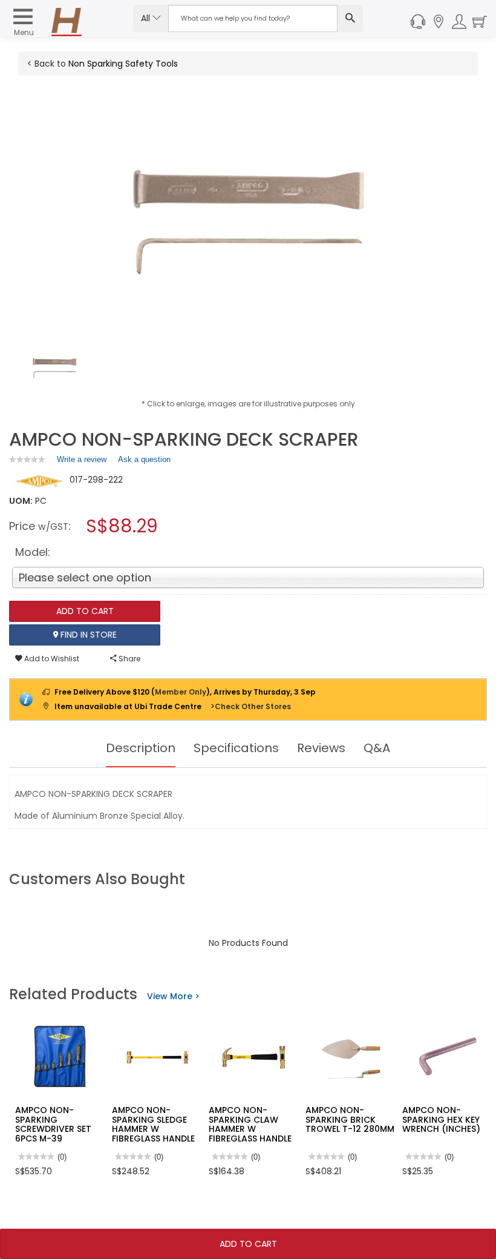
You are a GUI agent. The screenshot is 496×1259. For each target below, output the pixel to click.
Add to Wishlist (50, 658)
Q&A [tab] (377, 747)
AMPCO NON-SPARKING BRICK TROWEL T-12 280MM (349, 1119)
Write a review (81, 462)
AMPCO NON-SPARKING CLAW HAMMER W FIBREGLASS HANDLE (250, 1124)
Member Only (180, 692)
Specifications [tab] (236, 747)
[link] (27, 459)
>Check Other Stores (250, 706)
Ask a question (144, 459)
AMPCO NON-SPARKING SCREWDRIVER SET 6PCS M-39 (53, 1124)
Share (128, 658)
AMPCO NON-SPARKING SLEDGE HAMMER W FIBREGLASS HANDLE (153, 1124)
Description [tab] (140, 747)
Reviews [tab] (321, 747)
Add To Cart (248, 1244)
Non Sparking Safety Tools (123, 64)
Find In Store (87, 635)
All (146, 18)
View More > (173, 996)
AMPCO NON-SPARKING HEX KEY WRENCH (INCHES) (441, 1119)
